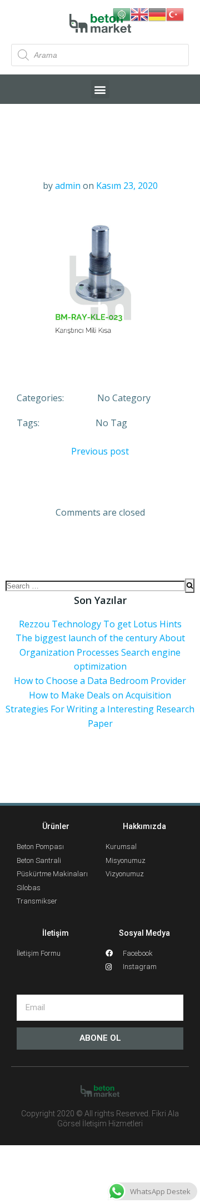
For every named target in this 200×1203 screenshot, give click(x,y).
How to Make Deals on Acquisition (100, 695)
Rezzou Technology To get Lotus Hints (100, 624)
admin (68, 185)
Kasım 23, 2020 (127, 185)
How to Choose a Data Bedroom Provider (100, 681)
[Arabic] (122, 13)
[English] (139, 13)
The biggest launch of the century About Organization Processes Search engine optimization (100, 652)
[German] (157, 13)
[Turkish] (175, 13)
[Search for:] (95, 585)
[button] (100, 89)
